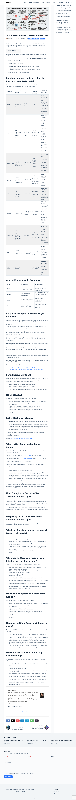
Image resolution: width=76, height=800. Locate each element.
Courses (48, 2)
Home (25, 2)
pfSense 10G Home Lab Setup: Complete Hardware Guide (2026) (24, 709)
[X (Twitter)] (13, 720)
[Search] (71, 2)
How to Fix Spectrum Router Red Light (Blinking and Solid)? (22, 367)
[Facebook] (8, 720)
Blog (43, 2)
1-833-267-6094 (27, 455)
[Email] (37, 720)
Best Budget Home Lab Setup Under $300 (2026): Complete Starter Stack (26, 711)
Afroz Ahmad (12, 690)
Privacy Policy (56, 793)
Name (6, 756)
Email (29, 756)
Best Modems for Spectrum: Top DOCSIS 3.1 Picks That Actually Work (25, 713)
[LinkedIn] (9, 703)
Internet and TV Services (34, 38)
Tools (54, 2)
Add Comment (8, 762)
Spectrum (42, 38)
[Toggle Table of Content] (18, 51)
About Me (61, 2)
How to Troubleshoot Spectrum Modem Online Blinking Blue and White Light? (26, 369)
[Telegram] (27, 720)
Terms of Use (56, 791)
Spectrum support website (27, 458)
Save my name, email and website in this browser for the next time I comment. (19, 773)
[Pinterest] (18, 720)
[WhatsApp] (32, 720)
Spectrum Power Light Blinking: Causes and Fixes (22, 438)
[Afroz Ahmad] (42, 695)
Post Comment (8, 776)
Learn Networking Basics (34, 2)
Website (52, 756)
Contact (67, 2)
